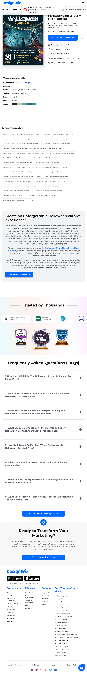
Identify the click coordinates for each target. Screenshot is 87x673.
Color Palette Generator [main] (63, 649)
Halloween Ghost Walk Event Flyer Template (42, 195)
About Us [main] (45, 604)
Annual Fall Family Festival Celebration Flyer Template (18, 134)
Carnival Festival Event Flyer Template (14, 157)
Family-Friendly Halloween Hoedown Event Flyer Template (51, 181)
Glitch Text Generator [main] (62, 655)
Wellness (10, 621)
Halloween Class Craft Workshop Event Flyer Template (18, 172)
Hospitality (11, 609)
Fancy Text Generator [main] (62, 652)
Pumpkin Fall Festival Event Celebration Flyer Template (52, 176)
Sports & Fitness (12, 603)
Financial (10, 606)
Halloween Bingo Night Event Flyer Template (16, 186)
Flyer (15, 9)
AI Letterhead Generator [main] (63, 617)
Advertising (11, 593)
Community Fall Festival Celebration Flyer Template (18, 167)
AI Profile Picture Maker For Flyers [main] (66, 637)
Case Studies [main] (29, 593)
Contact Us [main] (45, 596)
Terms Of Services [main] (14, 665)
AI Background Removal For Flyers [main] (67, 634)
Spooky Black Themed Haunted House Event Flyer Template (20, 143)
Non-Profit (10, 618)
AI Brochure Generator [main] (62, 605)
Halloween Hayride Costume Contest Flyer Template (18, 176)
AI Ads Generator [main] (61, 619)
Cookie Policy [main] (72, 665)
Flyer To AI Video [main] (60, 625)
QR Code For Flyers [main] (61, 646)
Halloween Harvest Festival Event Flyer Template (17, 139)
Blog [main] (27, 605)
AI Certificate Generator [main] (63, 614)
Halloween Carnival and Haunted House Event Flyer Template (51, 139)
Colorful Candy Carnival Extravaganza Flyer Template (18, 200)
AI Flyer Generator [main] (61, 596)
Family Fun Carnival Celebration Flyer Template (41, 157)
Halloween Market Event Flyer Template (14, 195)
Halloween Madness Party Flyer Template (15, 148)
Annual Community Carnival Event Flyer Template (17, 162)
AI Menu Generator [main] (61, 602)
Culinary (10, 612)
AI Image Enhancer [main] (61, 640)
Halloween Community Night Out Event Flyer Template (53, 172)
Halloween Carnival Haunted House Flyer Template (55, 143)
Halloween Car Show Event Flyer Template (46, 162)
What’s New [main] (46, 599)
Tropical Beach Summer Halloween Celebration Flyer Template (21, 153)
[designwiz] (32, 670)
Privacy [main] (53, 665)
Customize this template (65, 38)
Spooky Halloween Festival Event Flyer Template (46, 186)
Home (5, 9)
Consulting (11, 596)
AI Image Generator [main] (61, 628)
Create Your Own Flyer (18, 274)
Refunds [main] (35, 665)
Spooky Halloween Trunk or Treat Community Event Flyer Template (56, 134)
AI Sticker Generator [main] (62, 631)
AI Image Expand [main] (61, 643)
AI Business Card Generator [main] (64, 611)
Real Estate (11, 615)
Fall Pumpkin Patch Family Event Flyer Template (17, 181)
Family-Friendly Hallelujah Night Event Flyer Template (45, 148)
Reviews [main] (45, 602)
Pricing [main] (27, 608)
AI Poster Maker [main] (60, 599)
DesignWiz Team (21, 82)
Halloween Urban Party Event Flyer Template (16, 190)
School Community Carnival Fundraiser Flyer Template (51, 167)
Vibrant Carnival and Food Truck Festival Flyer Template (58, 153)
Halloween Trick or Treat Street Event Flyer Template (47, 190)
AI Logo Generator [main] (61, 622)
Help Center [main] (46, 593)
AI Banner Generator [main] (62, 608)
